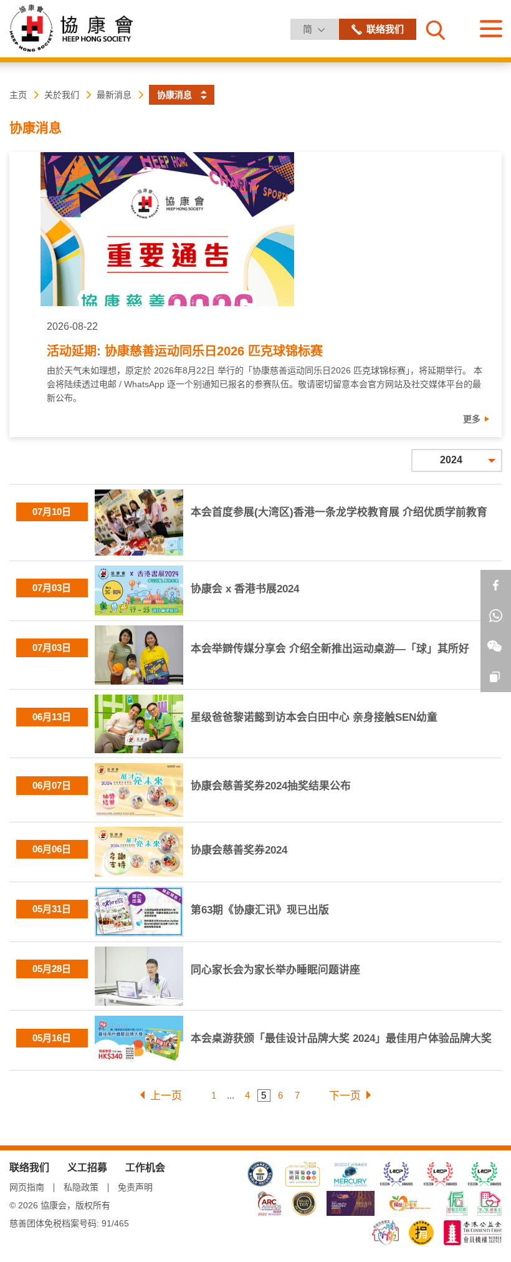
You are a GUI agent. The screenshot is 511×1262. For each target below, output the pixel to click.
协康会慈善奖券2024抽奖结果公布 (271, 786)
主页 (18, 95)
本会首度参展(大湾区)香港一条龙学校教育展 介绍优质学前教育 (339, 512)
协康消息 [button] (174, 95)
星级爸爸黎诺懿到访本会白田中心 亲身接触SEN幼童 (314, 717)
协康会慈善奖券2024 (239, 850)
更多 (471, 419)
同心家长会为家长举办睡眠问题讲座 (275, 970)
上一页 (166, 1096)
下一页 (345, 1096)
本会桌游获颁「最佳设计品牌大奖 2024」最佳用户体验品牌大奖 (341, 1038)
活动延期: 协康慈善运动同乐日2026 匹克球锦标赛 (185, 351)
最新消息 (114, 95)
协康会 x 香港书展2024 (245, 589)
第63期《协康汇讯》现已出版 (260, 910)
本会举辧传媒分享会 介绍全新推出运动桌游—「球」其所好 (330, 649)
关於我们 (61, 95)
